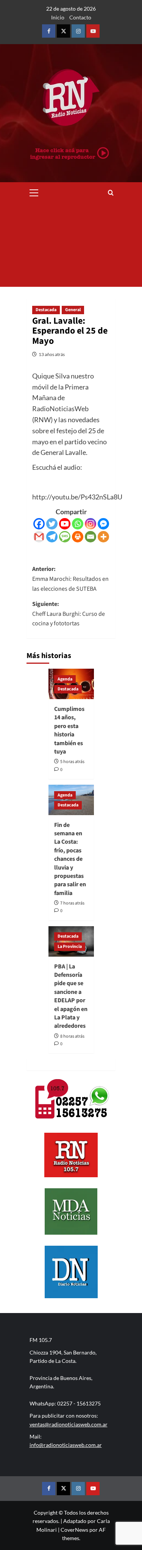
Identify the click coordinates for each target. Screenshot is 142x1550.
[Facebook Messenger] (103, 523)
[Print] (77, 536)
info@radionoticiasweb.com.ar (66, 1445)
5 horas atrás (72, 761)
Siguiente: (68, 614)
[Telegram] (52, 536)
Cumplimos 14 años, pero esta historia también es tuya (69, 730)
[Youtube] (64, 523)
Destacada (46, 310)
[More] (103, 536)
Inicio (57, 17)
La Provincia (70, 946)
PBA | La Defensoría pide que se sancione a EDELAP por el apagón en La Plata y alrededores (70, 996)
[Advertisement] (71, 245)
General (73, 310)
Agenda (65, 679)
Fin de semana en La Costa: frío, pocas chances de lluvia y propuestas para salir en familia (70, 859)
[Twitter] (52, 523)
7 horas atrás (72, 903)
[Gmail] (39, 536)
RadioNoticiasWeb (60, 408)
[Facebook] (39, 523)
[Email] (90, 536)
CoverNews (74, 1529)
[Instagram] (90, 523)
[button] (34, 191)
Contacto (80, 17)
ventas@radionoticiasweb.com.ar (69, 1424)
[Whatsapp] (77, 523)
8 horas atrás (72, 1036)
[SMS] (64, 536)
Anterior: (70, 579)
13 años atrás (52, 354)
